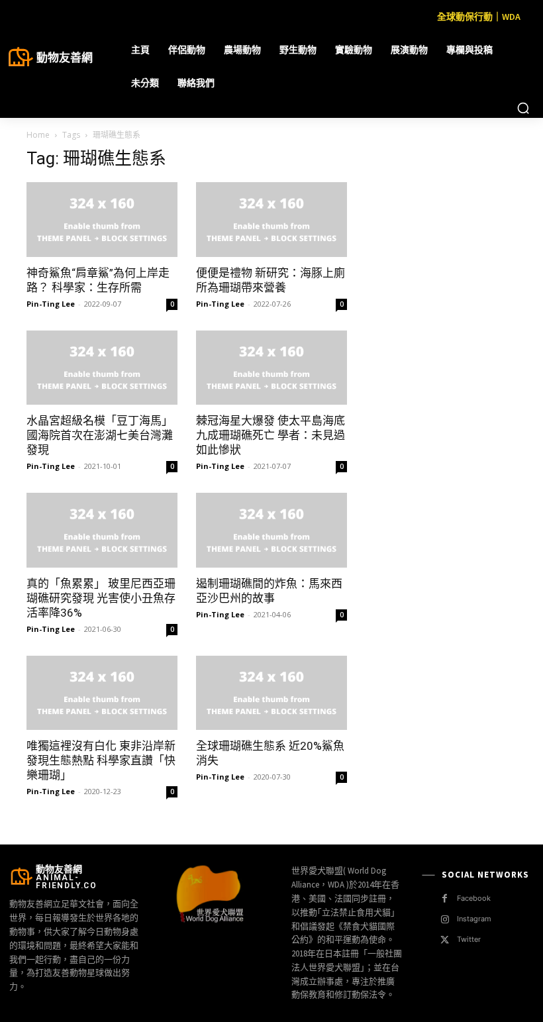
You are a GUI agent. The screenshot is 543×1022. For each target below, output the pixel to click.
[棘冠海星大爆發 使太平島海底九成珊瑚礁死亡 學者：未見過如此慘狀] (271, 368)
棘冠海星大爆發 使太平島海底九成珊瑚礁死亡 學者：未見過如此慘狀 (270, 435)
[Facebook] (444, 898)
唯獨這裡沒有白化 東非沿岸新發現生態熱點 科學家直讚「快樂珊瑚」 (100, 760)
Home (38, 134)
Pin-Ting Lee (50, 304)
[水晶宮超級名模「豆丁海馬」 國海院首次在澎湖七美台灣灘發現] (101, 368)
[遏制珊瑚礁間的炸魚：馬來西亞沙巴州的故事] (271, 530)
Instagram (474, 918)
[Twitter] (444, 940)
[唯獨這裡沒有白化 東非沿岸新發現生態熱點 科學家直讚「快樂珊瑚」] (101, 693)
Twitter (469, 939)
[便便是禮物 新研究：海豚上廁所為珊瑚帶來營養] (271, 219)
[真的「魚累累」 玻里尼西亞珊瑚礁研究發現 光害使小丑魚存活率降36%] (101, 530)
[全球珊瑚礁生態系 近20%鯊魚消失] (271, 693)
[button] (523, 108)
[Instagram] (444, 919)
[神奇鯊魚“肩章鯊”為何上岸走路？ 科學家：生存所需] (101, 219)
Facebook (474, 898)
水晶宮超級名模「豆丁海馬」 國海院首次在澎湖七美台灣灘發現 (99, 435)
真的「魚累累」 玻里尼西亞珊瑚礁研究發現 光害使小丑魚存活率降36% (100, 598)
